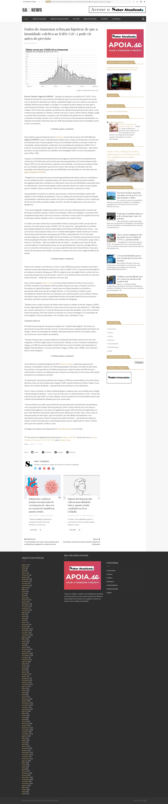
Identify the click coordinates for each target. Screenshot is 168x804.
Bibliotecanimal (90, 19)
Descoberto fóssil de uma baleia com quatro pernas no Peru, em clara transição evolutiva (129, 195)
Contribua (116, 19)
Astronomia (112, 329)
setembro (25, 585)
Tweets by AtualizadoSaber (117, 111)
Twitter (35, 468)
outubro (25, 583)
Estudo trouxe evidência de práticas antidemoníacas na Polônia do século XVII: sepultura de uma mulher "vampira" (123, 155)
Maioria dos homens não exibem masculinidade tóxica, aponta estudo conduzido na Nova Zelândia (80, 505)
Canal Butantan (65, 429)
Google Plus (44, 468)
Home (26, 19)
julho (24, 589)
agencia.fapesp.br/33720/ (34, 172)
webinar (59, 137)
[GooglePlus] (137, 1)
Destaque (111, 340)
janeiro (24, 577)
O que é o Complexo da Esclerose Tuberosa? (127, 125)
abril (23, 571)
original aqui (65, 440)
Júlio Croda (47, 283)
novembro (26, 581)
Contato (104, 19)
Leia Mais (33, 530)
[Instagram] (141, 1)
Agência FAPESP (69, 437)
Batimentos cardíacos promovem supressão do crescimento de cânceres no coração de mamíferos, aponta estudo (42, 505)
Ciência (32, 444)
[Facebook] (133, 1)
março (24, 573)
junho (24, 567)
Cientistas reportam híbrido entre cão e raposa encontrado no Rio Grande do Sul (130, 279)
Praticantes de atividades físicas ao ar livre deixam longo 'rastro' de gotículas (130, 216)
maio (23, 569)
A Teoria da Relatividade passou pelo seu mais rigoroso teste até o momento (129, 258)
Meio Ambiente (113, 344)
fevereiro (25, 575)
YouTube (76, 19)
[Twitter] (144, 1)
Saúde (40, 444)
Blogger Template (51, 801)
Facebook (40, 468)
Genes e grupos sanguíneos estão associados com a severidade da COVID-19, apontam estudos (129, 237)
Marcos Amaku (66, 364)
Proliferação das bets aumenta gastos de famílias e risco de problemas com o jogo (122, 68)
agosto (24, 565)
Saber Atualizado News (59, 19)
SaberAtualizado (113, 347)
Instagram (48, 468)
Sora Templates (37, 801)
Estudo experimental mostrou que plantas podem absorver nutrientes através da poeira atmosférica (83, 1)
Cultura (110, 336)
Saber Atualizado (39, 19)
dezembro (26, 579)
